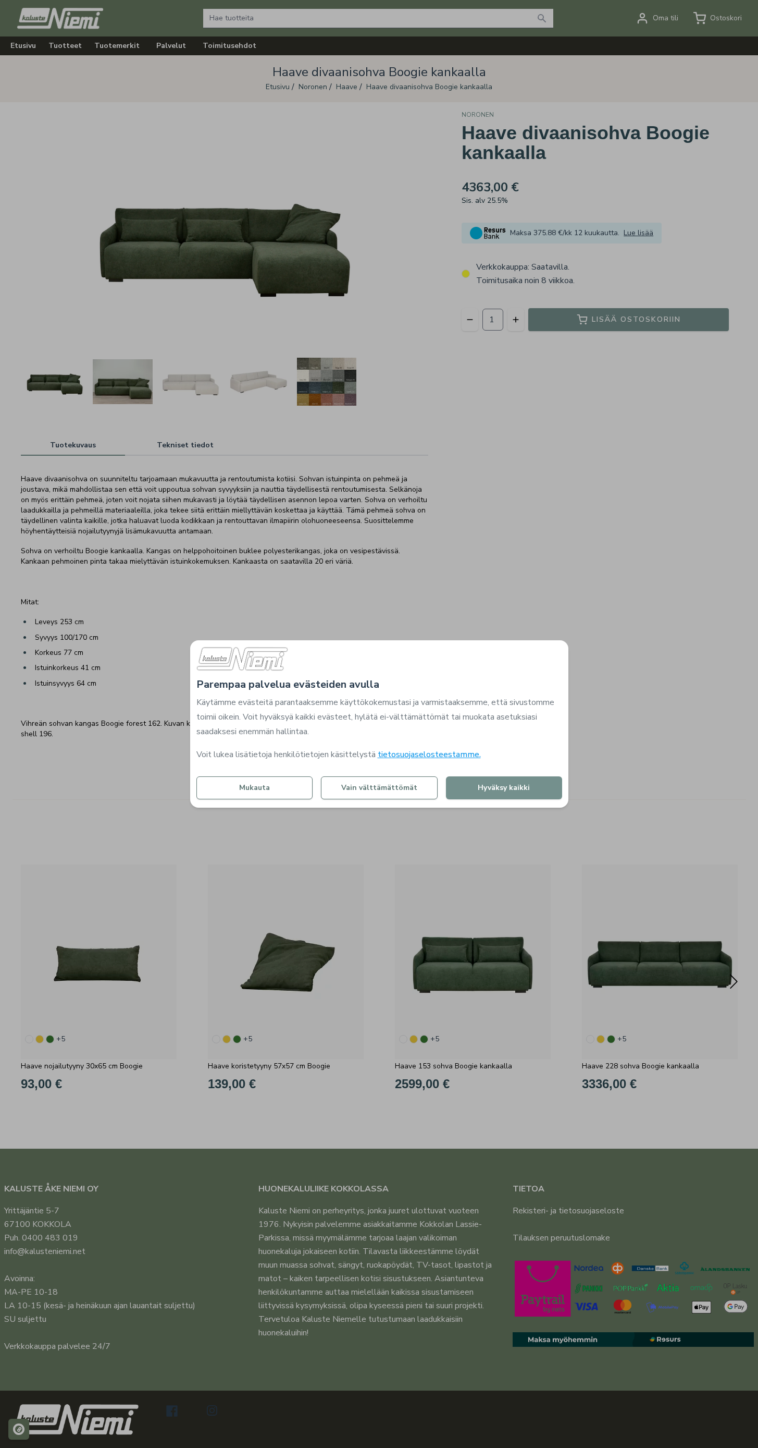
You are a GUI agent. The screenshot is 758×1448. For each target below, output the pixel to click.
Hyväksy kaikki (504, 788)
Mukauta (254, 788)
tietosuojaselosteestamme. (429, 754)
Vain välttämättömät (379, 788)
